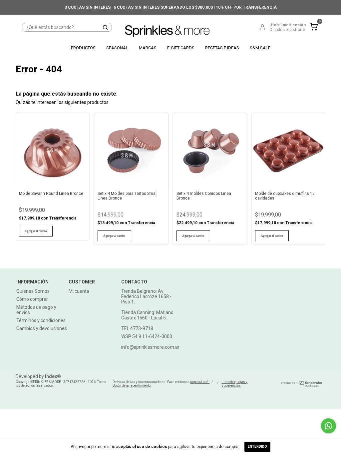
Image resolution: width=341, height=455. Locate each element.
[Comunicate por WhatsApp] (328, 425)
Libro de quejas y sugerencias (234, 383)
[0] (312, 32)
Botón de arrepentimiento (132, 385)
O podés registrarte (287, 29)
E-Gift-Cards (180, 47)
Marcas (148, 47)
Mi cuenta (79, 291)
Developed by (38, 376)
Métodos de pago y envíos (36, 309)
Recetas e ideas (222, 47)
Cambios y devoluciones (41, 328)
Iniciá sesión (293, 25)
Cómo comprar (32, 299)
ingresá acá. (199, 382)
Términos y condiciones (41, 320)
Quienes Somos (33, 291)
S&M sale (260, 47)
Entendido (257, 446)
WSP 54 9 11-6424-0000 (146, 336)
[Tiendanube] (302, 385)
